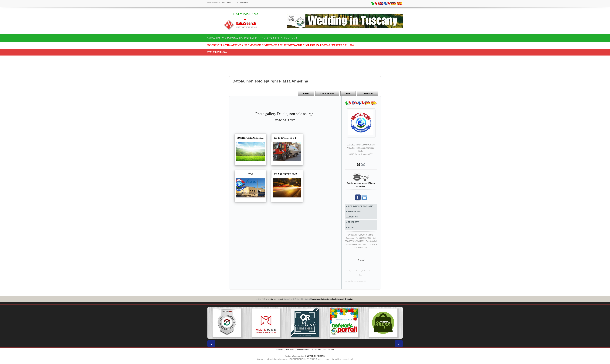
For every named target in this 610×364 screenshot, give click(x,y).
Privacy (361, 260)
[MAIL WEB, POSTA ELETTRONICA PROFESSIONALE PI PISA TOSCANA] (237, 322)
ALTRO (351, 227)
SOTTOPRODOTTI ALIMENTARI (355, 214)
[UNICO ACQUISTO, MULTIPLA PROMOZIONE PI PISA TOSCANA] (315, 322)
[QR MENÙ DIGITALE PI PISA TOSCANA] (276, 322)
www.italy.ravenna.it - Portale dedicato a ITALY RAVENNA (252, 38)
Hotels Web (317, 350)
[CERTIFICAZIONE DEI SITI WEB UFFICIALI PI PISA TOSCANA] (394, 322)
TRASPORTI (353, 222)
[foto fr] (387, 3)
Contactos (367, 93)
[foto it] (374, 3)
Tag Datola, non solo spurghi (355, 281)
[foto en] (380, 3)
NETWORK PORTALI (316, 356)
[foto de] (393, 3)
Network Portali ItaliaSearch (233, 2)
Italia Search (328, 350)
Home (306, 93)
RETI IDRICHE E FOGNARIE (360, 206)
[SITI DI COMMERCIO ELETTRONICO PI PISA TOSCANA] (354, 322)
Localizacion (327, 93)
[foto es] (399, 3)
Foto (348, 93)
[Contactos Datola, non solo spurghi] (361, 164)
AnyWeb (280, 350)
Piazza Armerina (303, 350)
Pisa (287, 350)
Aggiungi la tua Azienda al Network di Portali (332, 299)
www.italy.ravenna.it (274, 299)
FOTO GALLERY (285, 120)
